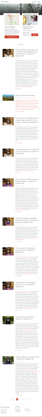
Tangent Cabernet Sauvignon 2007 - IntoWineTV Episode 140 (27, 358)
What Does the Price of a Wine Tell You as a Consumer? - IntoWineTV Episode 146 (27, 151)
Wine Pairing (17, 410)
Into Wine (6, 407)
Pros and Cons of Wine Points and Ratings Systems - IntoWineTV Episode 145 (27, 181)
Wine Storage (27, 410)
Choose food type (26, 32)
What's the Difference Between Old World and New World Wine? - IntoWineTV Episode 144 (27, 220)
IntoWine (6, 2)
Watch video (18, 88)
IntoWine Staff (32, 98)
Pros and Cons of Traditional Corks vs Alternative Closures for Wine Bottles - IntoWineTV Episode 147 (27, 120)
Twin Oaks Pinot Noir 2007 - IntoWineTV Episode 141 (25, 318)
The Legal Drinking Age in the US (22, 100)
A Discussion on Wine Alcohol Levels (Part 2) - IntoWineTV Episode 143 (25, 250)
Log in (2, 410)
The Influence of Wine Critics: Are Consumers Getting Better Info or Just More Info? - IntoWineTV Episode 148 (26, 53)
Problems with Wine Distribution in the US (28, 101)
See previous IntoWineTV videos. (25, 86)
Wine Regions (18, 411)
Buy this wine (33, 331)
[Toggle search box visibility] (39, 1)
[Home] (1, 1)
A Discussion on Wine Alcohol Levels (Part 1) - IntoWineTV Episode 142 (25, 285)
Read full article (19, 111)
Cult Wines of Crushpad (29, 330)
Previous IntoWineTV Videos (25, 95)
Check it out (11, 37)
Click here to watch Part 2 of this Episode (24, 291)
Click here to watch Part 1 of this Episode (24, 257)
